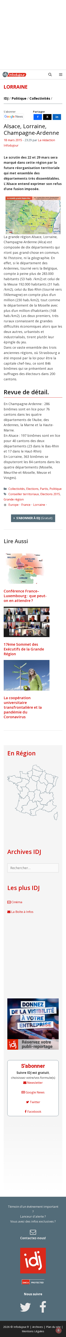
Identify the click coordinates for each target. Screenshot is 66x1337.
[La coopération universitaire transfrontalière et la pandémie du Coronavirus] (27, 675)
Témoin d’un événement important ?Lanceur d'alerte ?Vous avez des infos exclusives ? (33, 1222)
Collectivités (40, 98)
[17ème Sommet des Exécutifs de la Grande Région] (27, 622)
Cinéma (16, 902)
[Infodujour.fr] (14, 74)
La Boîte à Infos (21, 912)
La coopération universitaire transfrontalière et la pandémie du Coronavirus (23, 707)
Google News (35, 1092)
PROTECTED (37, 1283)
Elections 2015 (50, 494)
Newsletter (34, 1082)
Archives (37, 1327)
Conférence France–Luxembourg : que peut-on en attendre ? (25, 596)
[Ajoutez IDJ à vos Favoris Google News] (13, 117)
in (57, 117)
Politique (19, 98)
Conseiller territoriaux (23, 494)
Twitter (34, 1102)
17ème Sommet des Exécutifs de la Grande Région (24, 649)
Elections (32, 489)
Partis (44, 489)
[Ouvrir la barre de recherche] (50, 74)
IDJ (6, 98)
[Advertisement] (33, 35)
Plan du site (53, 1327)
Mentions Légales (33, 1331)
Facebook (34, 1111)
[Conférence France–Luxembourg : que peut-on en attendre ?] (27, 568)
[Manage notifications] (58, 1330)
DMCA (26, 1283)
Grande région (14, 499)
